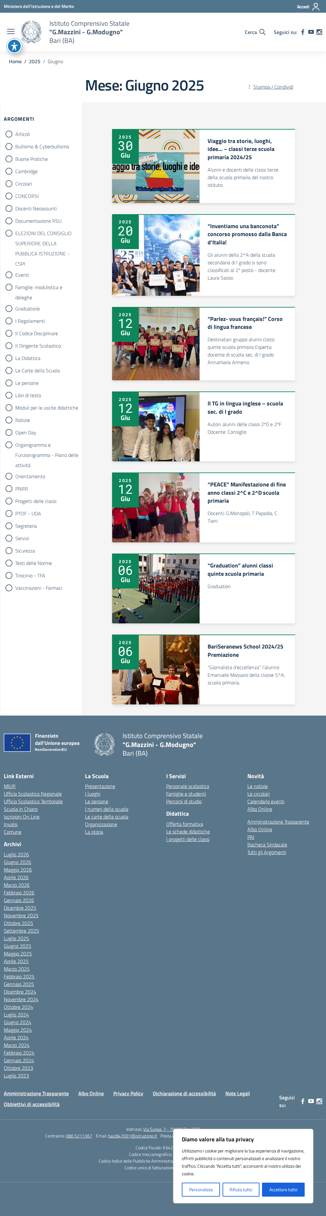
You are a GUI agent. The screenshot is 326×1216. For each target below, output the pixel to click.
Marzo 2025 (17, 969)
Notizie (22, 420)
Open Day (25, 432)
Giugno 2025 (17, 946)
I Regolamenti (30, 321)
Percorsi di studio (184, 801)
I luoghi (92, 794)
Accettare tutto (283, 1189)
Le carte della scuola (106, 816)
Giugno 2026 (17, 862)
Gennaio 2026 (19, 900)
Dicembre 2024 (20, 991)
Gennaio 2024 (19, 1060)
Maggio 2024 (18, 1030)
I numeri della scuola (106, 809)
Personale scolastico (187, 786)
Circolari (23, 183)
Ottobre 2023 (18, 1068)
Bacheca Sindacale (267, 844)
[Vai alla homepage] (31, 32)
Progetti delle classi (35, 501)
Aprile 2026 (16, 877)
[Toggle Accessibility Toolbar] (14, 46)
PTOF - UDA (28, 513)
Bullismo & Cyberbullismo (42, 146)
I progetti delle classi (187, 839)
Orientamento (30, 476)
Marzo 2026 (17, 885)
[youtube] (311, 32)
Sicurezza (25, 550)
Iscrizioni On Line (21, 816)
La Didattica (27, 358)
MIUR (10, 786)
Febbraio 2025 (19, 976)
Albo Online (259, 809)
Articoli (22, 134)
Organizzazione (101, 824)
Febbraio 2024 (19, 1052)
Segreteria (26, 526)
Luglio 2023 (16, 1075)
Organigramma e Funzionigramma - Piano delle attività (46, 445)
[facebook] (303, 32)
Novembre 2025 (21, 915)
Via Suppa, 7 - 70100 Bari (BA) (171, 1129)
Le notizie (257, 786)
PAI (250, 837)
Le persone (27, 383)
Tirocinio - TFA (30, 575)
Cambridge (26, 171)
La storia (94, 832)
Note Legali (237, 1093)
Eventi (22, 275)
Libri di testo (28, 395)
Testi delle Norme (33, 563)
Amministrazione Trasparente (278, 821)
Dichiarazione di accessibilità (184, 1093)
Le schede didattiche (188, 831)
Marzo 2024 (17, 1045)
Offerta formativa (184, 824)
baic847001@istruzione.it (132, 1135)
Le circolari (258, 794)
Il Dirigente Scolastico (38, 346)
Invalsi (11, 824)
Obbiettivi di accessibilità (32, 1104)
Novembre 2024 (21, 999)
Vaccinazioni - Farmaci (38, 588)
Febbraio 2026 (19, 892)
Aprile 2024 (16, 1037)
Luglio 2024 (16, 1014)
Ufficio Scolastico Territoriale (33, 801)
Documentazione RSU (38, 221)
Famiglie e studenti (186, 794)
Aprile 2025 (16, 961)
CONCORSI (27, 196)
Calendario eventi (265, 801)
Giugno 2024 (17, 1022)
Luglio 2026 (16, 854)
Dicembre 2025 (20, 908)
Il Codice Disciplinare (36, 333)
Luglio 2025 (16, 938)
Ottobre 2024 (18, 1007)
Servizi (22, 538)
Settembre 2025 (21, 930)
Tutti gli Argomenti (266, 852)
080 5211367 (79, 1135)
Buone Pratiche (31, 159)
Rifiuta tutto (241, 1189)
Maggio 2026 (18, 869)
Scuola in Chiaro (21, 809)
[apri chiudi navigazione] (11, 32)
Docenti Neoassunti (36, 208)
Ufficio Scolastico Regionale (33, 794)
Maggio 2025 (18, 953)
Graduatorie (27, 308)
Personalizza (201, 1189)
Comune (12, 832)
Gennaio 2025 (19, 984)
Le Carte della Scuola (37, 370)
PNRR (21, 489)
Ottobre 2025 (18, 923)
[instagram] (319, 32)
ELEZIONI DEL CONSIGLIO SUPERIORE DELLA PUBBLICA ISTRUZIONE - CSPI (43, 233)
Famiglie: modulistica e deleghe (38, 287)
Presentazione (100, 786)
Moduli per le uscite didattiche (46, 407)
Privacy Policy (128, 1093)
